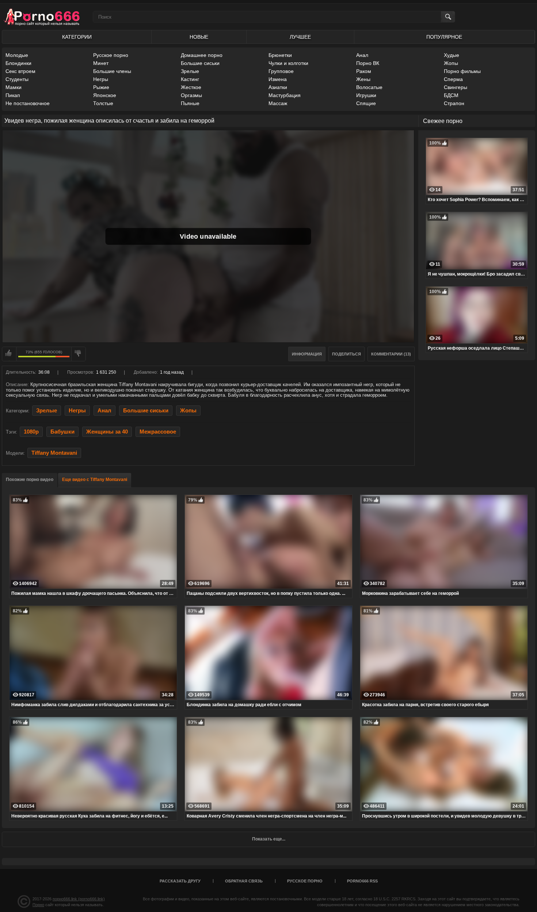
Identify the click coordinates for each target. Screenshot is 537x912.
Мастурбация (284, 95)
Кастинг (190, 79)
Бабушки (62, 432)
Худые (451, 55)
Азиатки (277, 87)
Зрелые (190, 71)
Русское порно (110, 55)
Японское (104, 95)
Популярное (444, 37)
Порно (38, 905)
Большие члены (112, 71)
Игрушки (366, 95)
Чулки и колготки (288, 63)
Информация (307, 354)
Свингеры (455, 87)
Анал (362, 55)
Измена (277, 79)
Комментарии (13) (391, 354)
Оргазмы (191, 95)
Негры (100, 79)
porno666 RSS (362, 881)
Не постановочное (27, 103)
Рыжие (101, 87)
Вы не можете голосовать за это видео (9, 354)
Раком (363, 71)
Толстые (103, 103)
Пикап (12, 95)
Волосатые (369, 87)
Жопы (451, 63)
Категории (77, 37)
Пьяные (190, 103)
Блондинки (18, 63)
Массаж (277, 103)
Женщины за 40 (107, 432)
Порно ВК (367, 63)
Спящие (366, 103)
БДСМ (451, 95)
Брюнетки (280, 55)
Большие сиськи (200, 63)
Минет (100, 63)
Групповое (281, 71)
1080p (31, 432)
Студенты (16, 79)
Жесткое (191, 87)
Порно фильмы (462, 71)
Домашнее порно (201, 55)
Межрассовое (158, 432)
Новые (199, 37)
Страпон (454, 103)
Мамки (13, 87)
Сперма (453, 79)
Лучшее (300, 37)
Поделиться (346, 354)
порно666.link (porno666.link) (79, 899)
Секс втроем (20, 71)
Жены (363, 79)
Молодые (16, 55)
